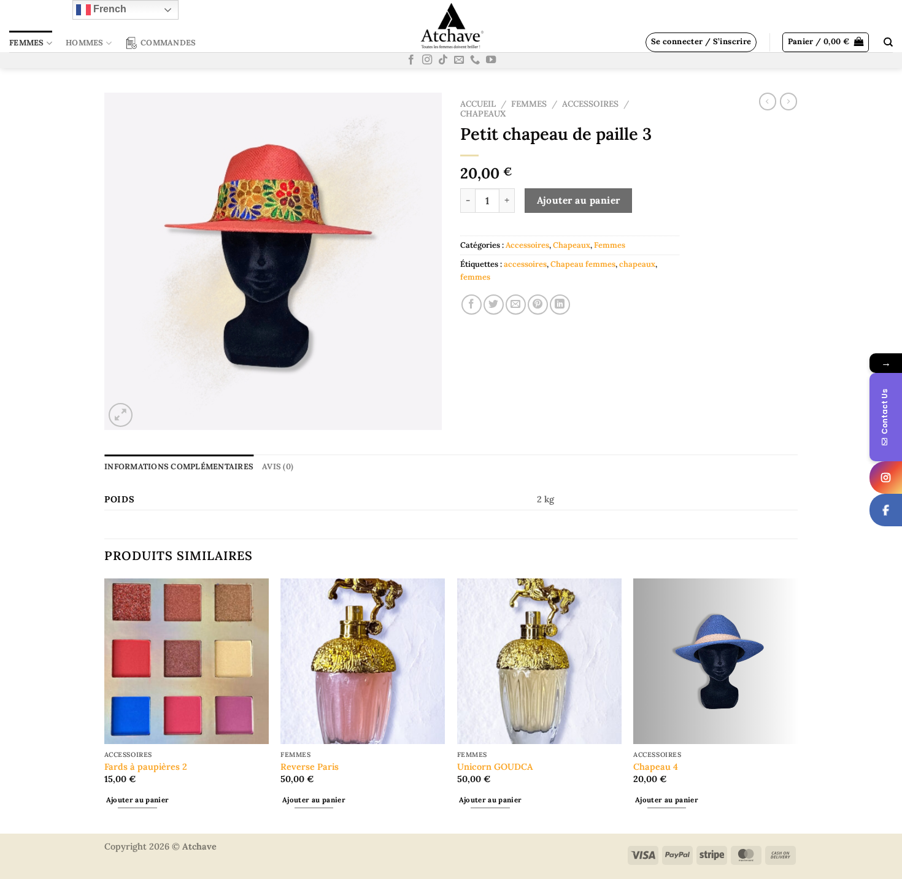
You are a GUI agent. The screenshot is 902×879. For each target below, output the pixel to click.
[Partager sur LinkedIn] (560, 304)
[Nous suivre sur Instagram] (427, 60)
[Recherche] (888, 42)
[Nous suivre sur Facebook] (411, 60)
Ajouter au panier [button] (137, 799)
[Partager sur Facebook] (471, 304)
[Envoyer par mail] (516, 304)
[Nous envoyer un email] (459, 60)
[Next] (797, 704)
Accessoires (590, 103)
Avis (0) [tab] (277, 466)
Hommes (85, 42)
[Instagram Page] (885, 477)
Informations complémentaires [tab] (178, 466)
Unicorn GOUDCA (495, 766)
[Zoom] (121, 415)
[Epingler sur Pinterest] (538, 304)
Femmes (26, 42)
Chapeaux (483, 113)
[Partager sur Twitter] (494, 304)
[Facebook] (885, 510)
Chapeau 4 (655, 766)
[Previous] (105, 704)
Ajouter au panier (578, 200)
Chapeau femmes (582, 264)
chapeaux (637, 264)
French (108, 9)
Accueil (478, 103)
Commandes (168, 42)
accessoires (525, 264)
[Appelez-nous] (475, 60)
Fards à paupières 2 (145, 766)
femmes (475, 277)
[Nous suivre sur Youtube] (491, 60)
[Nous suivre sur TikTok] (443, 60)
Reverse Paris (309, 766)
